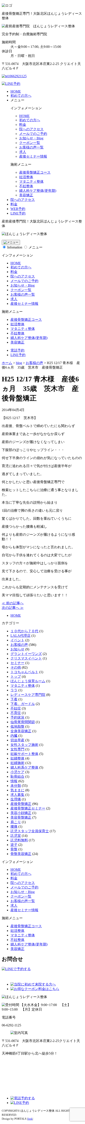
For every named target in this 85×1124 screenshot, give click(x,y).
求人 (22, 152)
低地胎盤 (17, 726)
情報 (13, 781)
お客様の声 (19, 645)
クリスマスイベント (26, 658)
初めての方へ (20, 95)
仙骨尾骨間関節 (22, 722)
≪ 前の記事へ (13, 603)
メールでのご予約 (33, 133)
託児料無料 (19, 840)
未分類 (15, 785)
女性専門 (17, 749)
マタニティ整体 (31, 181)
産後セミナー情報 (33, 156)
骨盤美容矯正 (20, 854)
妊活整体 (26, 177)
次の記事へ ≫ (13, 608)
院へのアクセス (31, 129)
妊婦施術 (17, 763)
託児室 (15, 835)
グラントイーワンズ (26, 654)
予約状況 (17, 717)
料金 (22, 124)
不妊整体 (26, 186)
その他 (15, 667)
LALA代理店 (20, 635)
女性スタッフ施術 (24, 745)
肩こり (15, 822)
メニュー (35, 247)
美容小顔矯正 (20, 813)
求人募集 (17, 795)
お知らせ (17, 649)
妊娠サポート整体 (24, 754)
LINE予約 (18, 213)
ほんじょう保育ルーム (27, 681)
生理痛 (15, 799)
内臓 (13, 735)
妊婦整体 (17, 758)
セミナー (17, 663)
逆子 (13, 845)
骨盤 (13, 849)
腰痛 (13, 826)
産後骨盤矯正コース (35, 172)
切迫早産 (17, 740)
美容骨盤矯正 (20, 817)
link (30, 1118)
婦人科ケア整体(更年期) (37, 190)
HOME (15, 91)
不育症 (15, 713)
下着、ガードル (22, 704)
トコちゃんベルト (24, 672)
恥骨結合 (17, 776)
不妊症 (15, 708)
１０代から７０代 (24, 631)
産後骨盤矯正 (20, 804)
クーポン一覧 (29, 143)
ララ (13, 690)
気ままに (17, 790)
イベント (17, 640)
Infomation (14, 247)
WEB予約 (17, 209)
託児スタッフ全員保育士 (29, 831)
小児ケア (17, 772)
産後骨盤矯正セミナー (27, 808)
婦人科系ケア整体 (24, 767)
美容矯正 (26, 195)
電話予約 (17, 350)
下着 (13, 699)
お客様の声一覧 (31, 147)
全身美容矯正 (20, 731)
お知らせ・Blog (31, 138)
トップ (15, 676)
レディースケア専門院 (27, 695)
